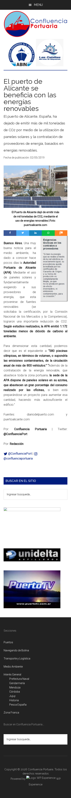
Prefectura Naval (19, 678)
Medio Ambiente (13, 666)
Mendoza (14, 687)
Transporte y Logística (17, 658)
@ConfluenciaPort (19, 453)
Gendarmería (17, 683)
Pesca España (18, 704)
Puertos (8, 642)
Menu (38, 5)
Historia (14, 700)
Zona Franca (11, 712)
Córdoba (14, 691)
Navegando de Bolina (16, 650)
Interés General (12, 674)
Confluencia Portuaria (36, 24)
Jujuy (12, 695)
